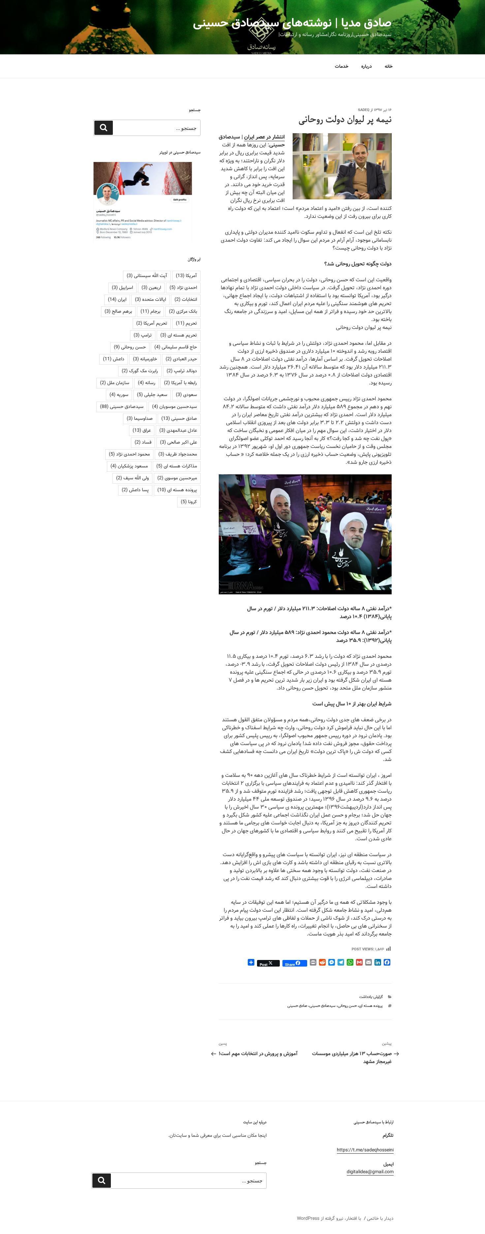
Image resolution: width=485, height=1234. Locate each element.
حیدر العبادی (181, 359)
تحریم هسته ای (178, 335)
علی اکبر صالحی (178, 442)
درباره (366, 66)
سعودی (186, 394)
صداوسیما (140, 418)
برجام (150, 311)
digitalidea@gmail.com (370, 1171)
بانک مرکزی (183, 311)
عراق (142, 430)
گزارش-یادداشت (371, 997)
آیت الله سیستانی (147, 275)
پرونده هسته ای (371, 1006)
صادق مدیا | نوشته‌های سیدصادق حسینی (292, 23)
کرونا (189, 501)
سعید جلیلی (152, 394)
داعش (113, 359)
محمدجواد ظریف (177, 454)
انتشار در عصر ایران (264, 137)
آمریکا (186, 275)
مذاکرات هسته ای (176, 466)
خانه (389, 66)
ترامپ (143, 335)
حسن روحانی (347, 1006)
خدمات (341, 66)
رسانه (146, 382)
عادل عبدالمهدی (178, 430)
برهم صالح (118, 311)
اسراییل (122, 287)
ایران (117, 299)
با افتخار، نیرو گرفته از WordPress (329, 1218)
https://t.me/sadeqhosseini (365, 1150)
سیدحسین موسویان (174, 406)
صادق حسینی (297, 1006)
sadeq (364, 110)
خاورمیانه (145, 359)
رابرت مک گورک (140, 371)
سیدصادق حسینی (322, 1006)
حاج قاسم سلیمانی (175, 347)
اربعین (151, 287)
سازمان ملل (114, 382)
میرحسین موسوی (177, 478)
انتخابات (186, 299)
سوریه (119, 394)
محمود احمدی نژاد (129, 454)
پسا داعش (135, 490)
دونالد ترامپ (182, 371)
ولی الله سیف (132, 478)
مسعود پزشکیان (129, 466)
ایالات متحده (150, 299)
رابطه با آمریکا (180, 382)
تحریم (186, 323)
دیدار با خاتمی (380, 1218)
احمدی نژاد (183, 287)
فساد (143, 442)
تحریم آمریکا (151, 323)
